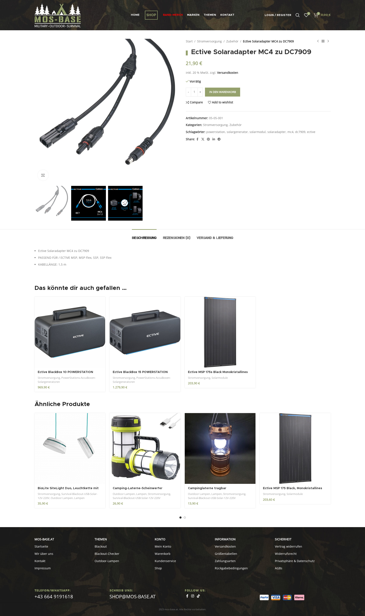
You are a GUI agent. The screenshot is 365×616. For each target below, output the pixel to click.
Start (189, 41)
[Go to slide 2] (185, 517)
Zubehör (232, 41)
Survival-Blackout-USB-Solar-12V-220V (136, 498)
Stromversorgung (209, 41)
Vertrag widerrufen (288, 546)
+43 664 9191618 (54, 596)
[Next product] (328, 41)
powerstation (215, 132)
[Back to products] (323, 41)
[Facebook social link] (197, 139)
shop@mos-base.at (133, 596)
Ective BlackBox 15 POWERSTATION (140, 372)
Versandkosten (227, 73)
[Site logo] (58, 15)
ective (311, 132)
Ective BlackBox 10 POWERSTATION (65, 372)
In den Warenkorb (222, 92)
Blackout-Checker (107, 554)
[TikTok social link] (198, 596)
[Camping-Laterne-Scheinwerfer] (145, 448)
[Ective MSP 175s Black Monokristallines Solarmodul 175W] (220, 332)
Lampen (79, 498)
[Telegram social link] (219, 139)
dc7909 (300, 132)
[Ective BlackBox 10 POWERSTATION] (70, 332)
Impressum (43, 568)
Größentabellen (226, 554)
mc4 (290, 132)
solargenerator (237, 132)
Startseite (41, 546)
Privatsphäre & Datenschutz (295, 561)
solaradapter (276, 132)
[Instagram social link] (193, 596)
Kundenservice (165, 561)
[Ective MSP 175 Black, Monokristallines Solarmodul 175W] (295, 448)
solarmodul (258, 132)
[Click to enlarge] (43, 175)
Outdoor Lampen (62, 498)
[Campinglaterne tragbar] (220, 448)
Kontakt (40, 561)
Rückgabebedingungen (231, 568)
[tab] (144, 235)
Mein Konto (163, 546)
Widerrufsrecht (286, 554)
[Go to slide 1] (180, 517)
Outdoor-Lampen (107, 561)
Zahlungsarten (225, 561)
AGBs (278, 568)
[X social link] (203, 139)
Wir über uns (44, 554)
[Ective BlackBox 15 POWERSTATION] (145, 332)
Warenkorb (162, 554)
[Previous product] (317, 41)
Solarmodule (220, 378)
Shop (158, 568)
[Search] (297, 15)
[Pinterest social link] (208, 139)
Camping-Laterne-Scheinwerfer (137, 488)
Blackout (101, 546)
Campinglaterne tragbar (207, 488)
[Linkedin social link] (213, 139)
